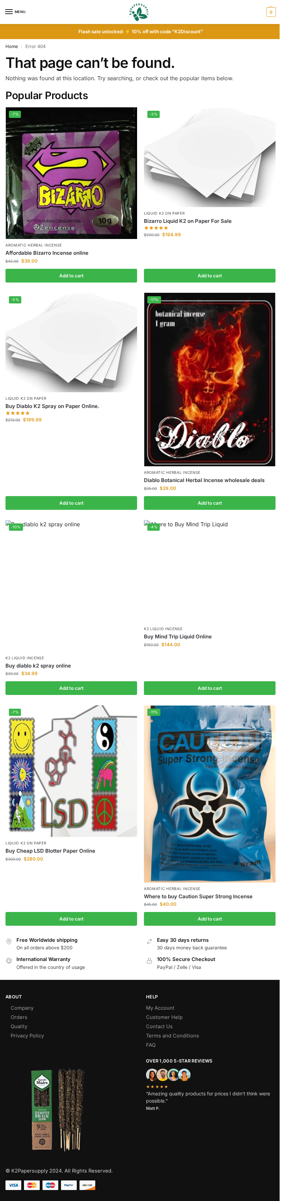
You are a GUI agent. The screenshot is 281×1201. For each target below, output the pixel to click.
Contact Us (159, 1026)
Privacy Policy (27, 1036)
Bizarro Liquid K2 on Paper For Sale (188, 221)
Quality (19, 1026)
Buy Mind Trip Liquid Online (178, 636)
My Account (160, 1008)
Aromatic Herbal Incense (33, 245)
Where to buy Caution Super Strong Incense (198, 896)
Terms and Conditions (172, 1036)
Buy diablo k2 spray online (38, 665)
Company (22, 1008)
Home (11, 46)
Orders (19, 1017)
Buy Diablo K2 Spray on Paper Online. (52, 406)
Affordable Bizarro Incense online (46, 253)
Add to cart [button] (71, 275)
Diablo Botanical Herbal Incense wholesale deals (204, 480)
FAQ (151, 1045)
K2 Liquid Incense (24, 658)
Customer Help (164, 1017)
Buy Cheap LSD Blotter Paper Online (50, 851)
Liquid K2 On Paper (164, 213)
